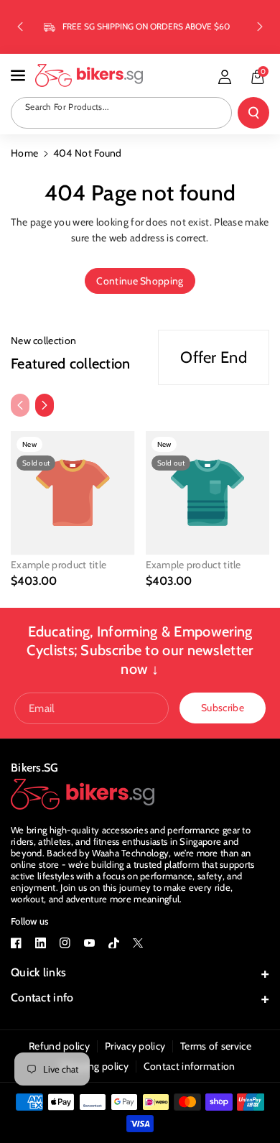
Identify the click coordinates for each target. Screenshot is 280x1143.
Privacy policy (135, 1046)
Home (24, 153)
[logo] (82, 794)
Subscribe (222, 707)
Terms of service (215, 1046)
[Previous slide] (20, 26)
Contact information (189, 1066)
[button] (19, 75)
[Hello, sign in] (225, 77)
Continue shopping (139, 280)
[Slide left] (20, 405)
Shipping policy (94, 1066)
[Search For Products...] (253, 113)
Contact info (42, 997)
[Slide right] (44, 405)
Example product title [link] (58, 564)
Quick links (38, 972)
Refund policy (59, 1046)
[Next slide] (260, 26)
